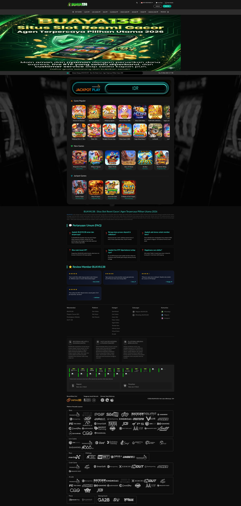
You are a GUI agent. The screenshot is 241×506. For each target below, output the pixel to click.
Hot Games (78, 11)
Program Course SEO (73, 314)
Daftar (167, 6)
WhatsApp (167, 311)
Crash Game (124, 12)
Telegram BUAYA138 (141, 311)
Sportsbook (115, 311)
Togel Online (115, 322)
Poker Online (115, 320)
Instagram (167, 318)
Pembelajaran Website (73, 317)
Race (104, 12)
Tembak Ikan (115, 325)
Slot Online (95, 311)
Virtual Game (115, 331)
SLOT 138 (70, 320)
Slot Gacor (95, 314)
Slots (86, 12)
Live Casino (95, 12)
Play (96, 90)
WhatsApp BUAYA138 (142, 315)
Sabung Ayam (152, 12)
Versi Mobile (170, 2)
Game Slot (115, 317)
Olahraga (113, 12)
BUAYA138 (69, 214)
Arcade (134, 12)
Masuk (158, 6)
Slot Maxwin (95, 317)
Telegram (166, 315)
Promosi (163, 11)
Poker (143, 12)
